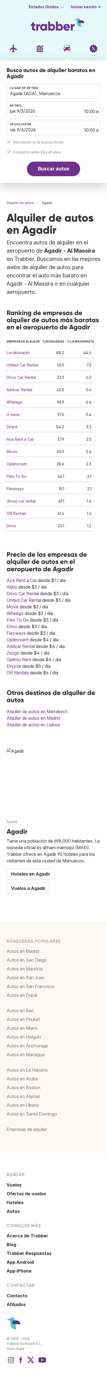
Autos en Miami (22, 1028)
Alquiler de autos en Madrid (33, 718)
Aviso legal (15, 1348)
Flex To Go (17, 476)
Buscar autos (53, 169)
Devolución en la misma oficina (38, 142)
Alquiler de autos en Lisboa (33, 724)
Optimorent (17, 464)
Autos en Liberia (23, 1105)
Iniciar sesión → (86, 7)
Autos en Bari (20, 1010)
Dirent (12, 426)
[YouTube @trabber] (41, 1362)
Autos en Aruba (22, 1078)
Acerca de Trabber (27, 1235)
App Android (20, 1262)
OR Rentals (16, 513)
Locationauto (18, 352)
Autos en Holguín (24, 1037)
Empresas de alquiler (27, 1129)
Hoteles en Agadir (30, 874)
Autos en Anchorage (27, 1045)
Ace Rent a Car (20, 439)
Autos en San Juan (25, 977)
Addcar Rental (19, 389)
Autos (13, 1211)
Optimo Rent (19, 659)
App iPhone (19, 1271)
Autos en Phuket (23, 1019)
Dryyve (14, 666)
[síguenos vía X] (30, 1362)
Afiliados (16, 1304)
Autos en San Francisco (31, 986)
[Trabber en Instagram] (11, 1362)
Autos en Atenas (23, 1096)
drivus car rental (21, 501)
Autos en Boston (23, 1087)
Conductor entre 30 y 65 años (37, 152)
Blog (11, 1244)
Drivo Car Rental (21, 377)
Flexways (15, 488)
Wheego (14, 402)
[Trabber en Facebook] (20, 1362)
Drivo (11, 525)
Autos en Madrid (23, 951)
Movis (12, 451)
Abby (12, 587)
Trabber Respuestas (29, 1253)
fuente (12, 822)
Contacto (17, 1295)
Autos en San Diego (27, 960)
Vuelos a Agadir (28, 888)
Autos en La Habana (27, 1070)
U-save (13, 414)
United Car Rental (22, 365)
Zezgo (13, 653)
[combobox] (53, 91)
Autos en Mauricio (25, 969)
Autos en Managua (25, 1054)
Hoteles (15, 1202)
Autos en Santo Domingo (32, 1114)
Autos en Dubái (22, 995)
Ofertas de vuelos (26, 1193)
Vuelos (14, 1185)
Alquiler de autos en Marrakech (37, 711)
